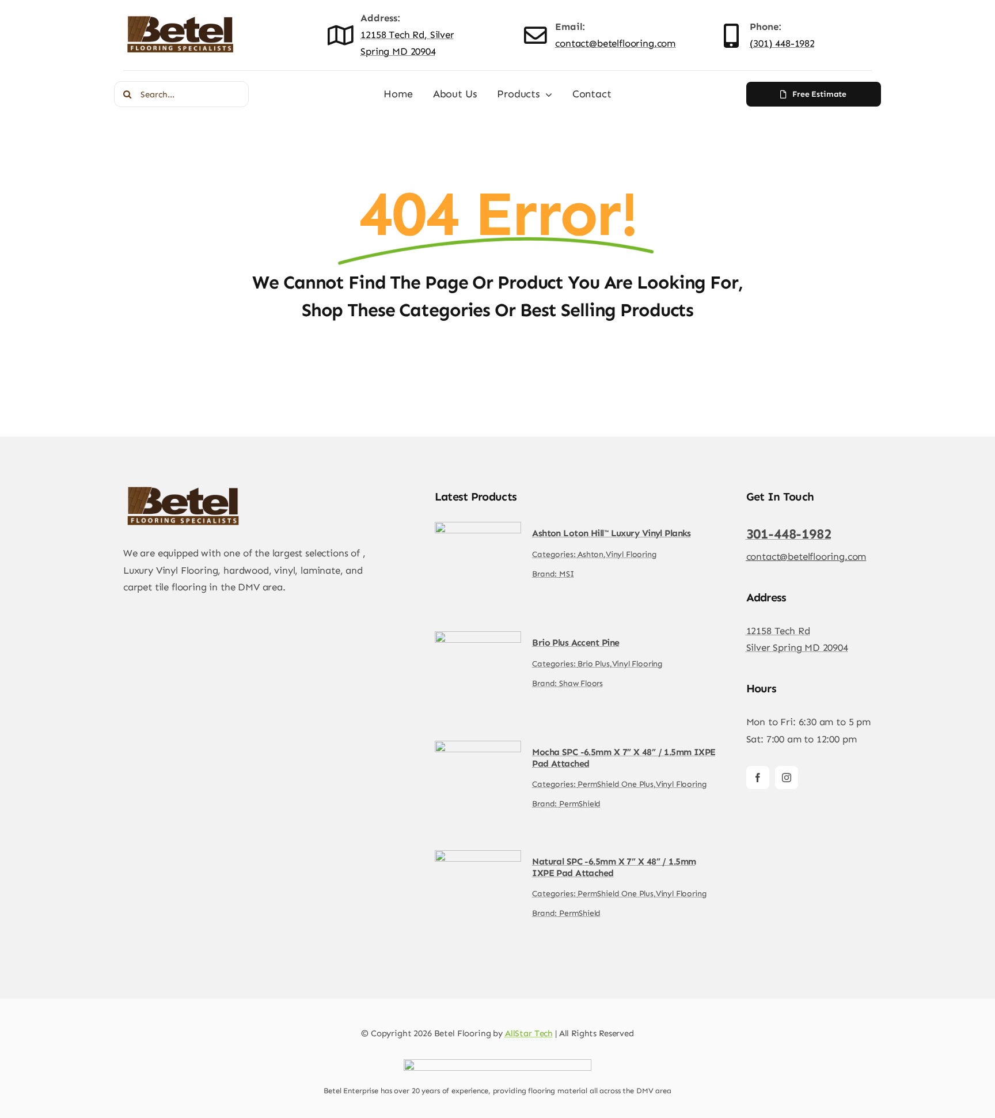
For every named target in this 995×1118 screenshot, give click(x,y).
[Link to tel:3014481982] (731, 36)
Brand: (545, 574)
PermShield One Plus (616, 784)
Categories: (555, 554)
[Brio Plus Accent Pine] (478, 639)
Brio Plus (593, 664)
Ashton (590, 554)
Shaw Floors (581, 683)
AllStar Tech (529, 1033)
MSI (566, 574)
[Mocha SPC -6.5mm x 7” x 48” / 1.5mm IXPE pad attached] (478, 749)
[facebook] (757, 777)
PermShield (580, 804)
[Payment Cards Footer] (497, 1064)
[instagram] (786, 777)
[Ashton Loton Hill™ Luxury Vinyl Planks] (478, 530)
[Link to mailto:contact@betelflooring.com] (535, 35)
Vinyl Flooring (631, 554)
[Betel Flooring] (180, 16)
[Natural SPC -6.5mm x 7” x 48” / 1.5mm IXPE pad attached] (478, 858)
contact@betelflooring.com (615, 43)
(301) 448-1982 (782, 43)
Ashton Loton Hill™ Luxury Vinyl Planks (611, 533)
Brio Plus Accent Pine (575, 642)
